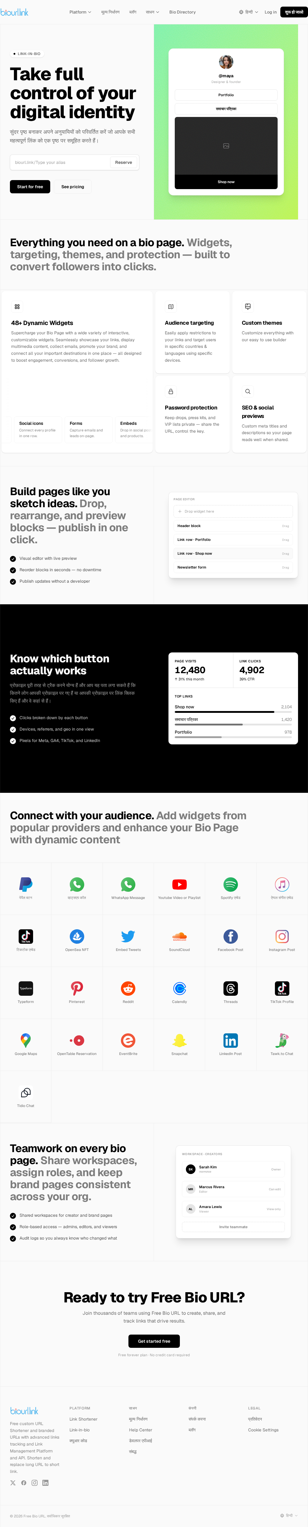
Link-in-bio (79, 1430)
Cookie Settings (263, 1430)
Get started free (154, 1341)
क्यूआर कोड (78, 1440)
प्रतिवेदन (255, 1419)
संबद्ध (133, 1451)
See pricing (72, 186)
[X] (13, 1483)
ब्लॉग (132, 12)
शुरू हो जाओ (294, 12)
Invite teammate (233, 1227)
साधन (150, 12)
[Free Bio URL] (14, 12)
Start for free (30, 186)
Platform (77, 12)
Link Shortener (83, 1419)
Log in (271, 12)
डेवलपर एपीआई (140, 1440)
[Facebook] (24, 1483)
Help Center (140, 1430)
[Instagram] (35, 1483)
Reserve (123, 162)
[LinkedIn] (45, 1483)
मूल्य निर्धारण (110, 12)
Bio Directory (182, 12)
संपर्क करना (197, 1419)
